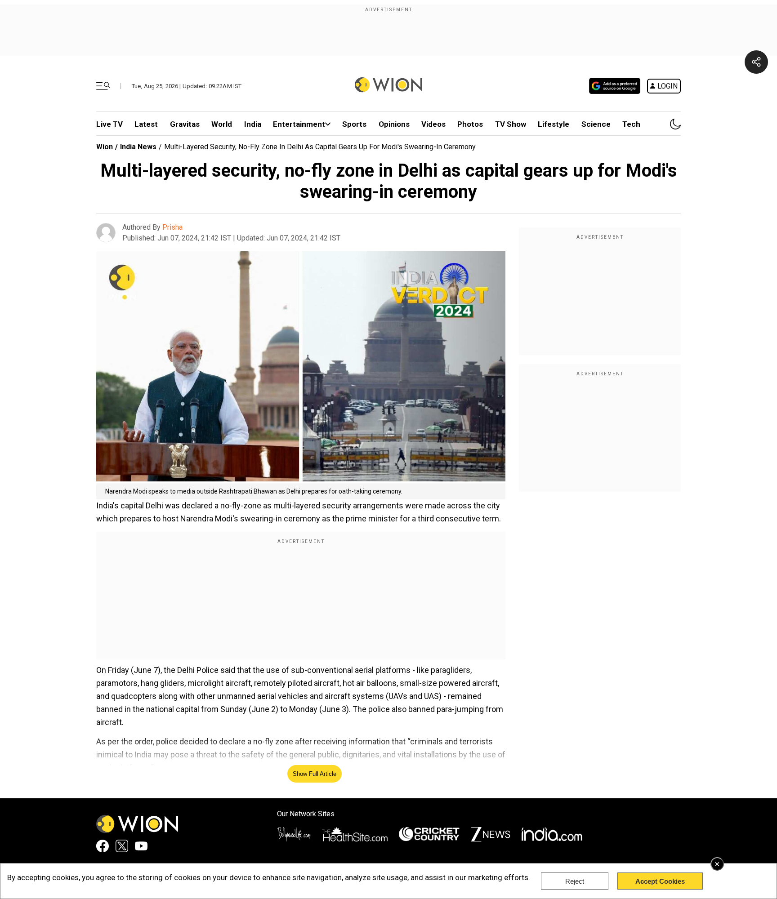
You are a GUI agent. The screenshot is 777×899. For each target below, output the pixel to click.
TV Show (510, 124)
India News (138, 146)
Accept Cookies (660, 881)
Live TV (109, 124)
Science (596, 124)
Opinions (394, 124)
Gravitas (185, 124)
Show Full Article (314, 773)
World (221, 124)
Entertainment (299, 124)
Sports (354, 124)
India (252, 124)
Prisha (172, 227)
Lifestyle (553, 124)
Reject (574, 881)
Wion (104, 146)
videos (433, 124)
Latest (146, 124)
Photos (470, 124)
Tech (631, 124)
